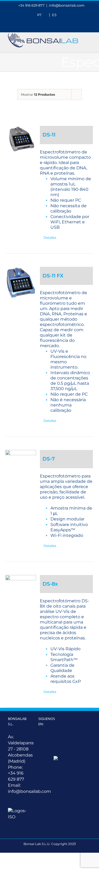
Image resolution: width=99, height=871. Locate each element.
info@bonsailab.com (66, 5)
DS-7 (49, 459)
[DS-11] (20, 139)
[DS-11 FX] (20, 283)
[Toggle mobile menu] (89, 35)
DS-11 (49, 135)
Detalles (50, 238)
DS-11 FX (53, 276)
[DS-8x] (20, 590)
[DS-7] (20, 465)
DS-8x (50, 584)
